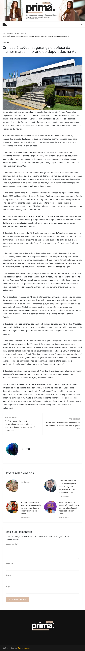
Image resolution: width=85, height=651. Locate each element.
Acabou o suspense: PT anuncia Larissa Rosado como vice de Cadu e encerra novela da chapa (31, 508)
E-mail (10, 575)
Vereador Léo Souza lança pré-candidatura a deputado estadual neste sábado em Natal (69, 508)
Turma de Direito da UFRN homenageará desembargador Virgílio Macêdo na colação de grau (67, 486)
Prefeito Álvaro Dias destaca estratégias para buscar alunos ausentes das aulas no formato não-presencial (21, 425)
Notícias (6, 42)
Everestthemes (24, 648)
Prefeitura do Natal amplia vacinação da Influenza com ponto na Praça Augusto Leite (62, 426)
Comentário (12, 544)
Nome (9, 564)
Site (8, 587)
